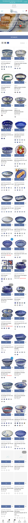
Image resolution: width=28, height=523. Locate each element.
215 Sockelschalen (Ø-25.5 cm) (6, 373)
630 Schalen (4, 275)
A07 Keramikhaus (5, 63)
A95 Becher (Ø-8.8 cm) (7, 135)
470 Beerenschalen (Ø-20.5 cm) (6, 324)
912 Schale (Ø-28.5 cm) (20, 253)
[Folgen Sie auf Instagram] (15, 5)
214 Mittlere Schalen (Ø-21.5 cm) (19, 373)
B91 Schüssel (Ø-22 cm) (20, 160)
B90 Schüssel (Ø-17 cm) (7, 184)
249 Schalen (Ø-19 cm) (7, 443)
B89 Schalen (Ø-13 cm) (7, 229)
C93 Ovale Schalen (19, 184)
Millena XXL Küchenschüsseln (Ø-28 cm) (18, 112)
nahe (25, 1)
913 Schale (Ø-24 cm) (7, 253)
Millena (16, 85)
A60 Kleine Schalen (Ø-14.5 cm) (19, 135)
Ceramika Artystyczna (6, 61)
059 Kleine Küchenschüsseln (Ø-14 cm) (20, 513)
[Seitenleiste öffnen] (2, 263)
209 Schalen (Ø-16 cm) (7, 466)
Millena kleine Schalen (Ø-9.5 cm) (6, 111)
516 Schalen (17, 299)
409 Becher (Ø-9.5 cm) (20, 419)
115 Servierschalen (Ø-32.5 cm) (19, 489)
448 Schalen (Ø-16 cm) (20, 323)
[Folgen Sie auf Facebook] (13, 5)
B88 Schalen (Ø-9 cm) (20, 229)
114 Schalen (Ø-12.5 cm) (7, 419)
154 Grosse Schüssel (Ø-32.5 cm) (19, 396)
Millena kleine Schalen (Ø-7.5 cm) (20, 88)
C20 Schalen (17, 208)
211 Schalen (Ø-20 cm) (7, 395)
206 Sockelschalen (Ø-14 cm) (19, 467)
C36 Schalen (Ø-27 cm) (7, 208)
